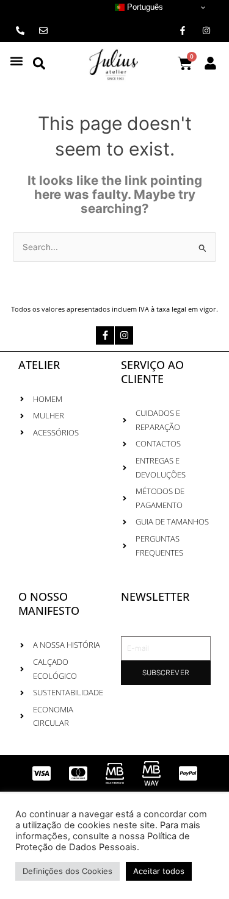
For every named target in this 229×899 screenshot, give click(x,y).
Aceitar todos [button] (158, 871)
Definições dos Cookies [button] (67, 871)
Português (144, 7)
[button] (16, 61)
